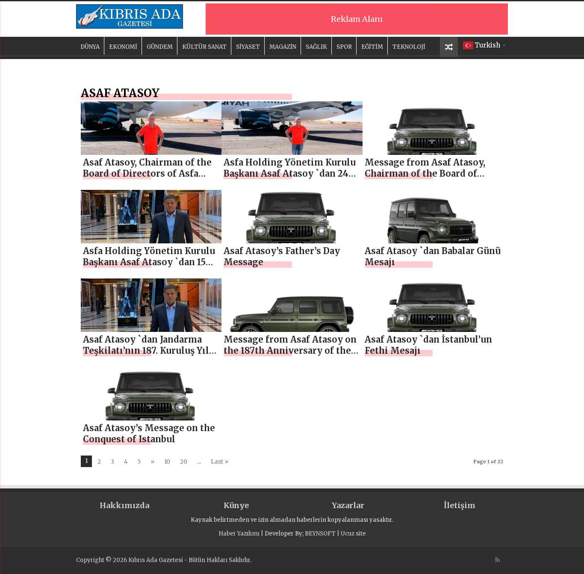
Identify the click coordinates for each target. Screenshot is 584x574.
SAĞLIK (316, 46)
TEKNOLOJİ (408, 46)
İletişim (459, 505)
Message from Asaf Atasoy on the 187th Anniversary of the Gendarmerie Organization (290, 350)
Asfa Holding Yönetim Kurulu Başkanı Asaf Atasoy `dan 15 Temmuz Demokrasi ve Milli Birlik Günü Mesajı (149, 268)
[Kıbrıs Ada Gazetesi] (129, 15)
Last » (219, 461)
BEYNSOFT (320, 533)
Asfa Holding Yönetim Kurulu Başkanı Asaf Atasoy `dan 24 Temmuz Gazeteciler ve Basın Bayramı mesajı (290, 179)
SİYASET (248, 46)
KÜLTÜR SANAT (204, 46)
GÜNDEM (160, 46)
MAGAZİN (282, 46)
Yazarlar (348, 505)
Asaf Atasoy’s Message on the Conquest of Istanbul (149, 433)
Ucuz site (353, 533)
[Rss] (497, 560)
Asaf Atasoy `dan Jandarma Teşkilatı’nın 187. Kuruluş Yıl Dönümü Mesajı (146, 350)
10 (167, 461)
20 (183, 461)
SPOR (344, 46)
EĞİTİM (372, 46)
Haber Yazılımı (239, 533)
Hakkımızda (124, 505)
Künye (236, 505)
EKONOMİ (123, 46)
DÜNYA (90, 46)
